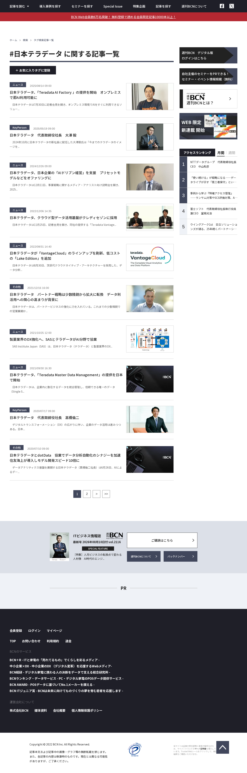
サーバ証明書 (200, 748)
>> (106, 494)
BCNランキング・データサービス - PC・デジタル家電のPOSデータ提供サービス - (67, 678)
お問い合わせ (31, 641)
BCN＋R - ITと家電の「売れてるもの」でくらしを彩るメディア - (55, 660)
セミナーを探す (82, 6)
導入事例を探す (50, 6)
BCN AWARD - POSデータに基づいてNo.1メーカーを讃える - (52, 684)
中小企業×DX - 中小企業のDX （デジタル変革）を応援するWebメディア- (61, 666)
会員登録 (16, 630)
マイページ (54, 630)
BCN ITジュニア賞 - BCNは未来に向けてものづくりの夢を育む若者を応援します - (66, 690)
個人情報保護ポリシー (87, 710)
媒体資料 (41, 710)
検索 (25, 40)
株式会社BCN (19, 710)
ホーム (13, 40)
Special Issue (113, 6)
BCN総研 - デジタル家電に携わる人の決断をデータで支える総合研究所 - (60, 672)
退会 (68, 641)
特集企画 (139, 6)
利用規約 (53, 641)
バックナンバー (176, 556)
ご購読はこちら (162, 540)
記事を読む (17, 6)
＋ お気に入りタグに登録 (32, 70)
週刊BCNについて (194, 6)
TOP (13, 641)
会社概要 (59, 710)
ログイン (34, 630)
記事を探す (163, 6)
